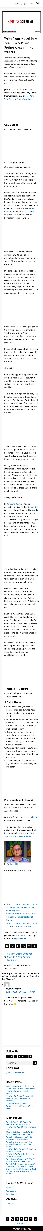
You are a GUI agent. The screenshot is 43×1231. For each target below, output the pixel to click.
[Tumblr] (34, 946)
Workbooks (11, 1191)
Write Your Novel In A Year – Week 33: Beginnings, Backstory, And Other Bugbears (21, 907)
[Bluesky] (12, 946)
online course (20, 939)
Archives (10, 1204)
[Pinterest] (23, 946)
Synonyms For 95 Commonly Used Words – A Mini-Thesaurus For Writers (21, 1171)
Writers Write (12, 504)
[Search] (35, 1063)
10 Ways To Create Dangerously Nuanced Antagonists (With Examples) (20, 1098)
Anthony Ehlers (14, 864)
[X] (29, 946)
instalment (32, 817)
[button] (5, 3)
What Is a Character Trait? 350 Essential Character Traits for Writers (19, 1144)
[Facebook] (7, 946)
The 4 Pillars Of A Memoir (17, 1103)
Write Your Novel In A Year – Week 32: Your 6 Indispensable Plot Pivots (21, 917)
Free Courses (11, 1194)
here (11, 83)
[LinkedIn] (18, 946)
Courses (9, 1188)
